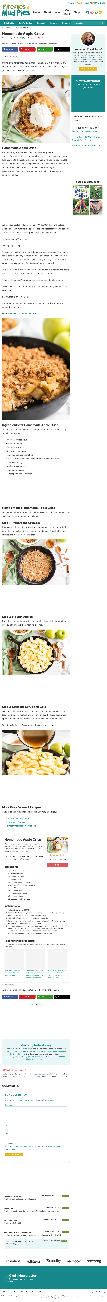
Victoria (8, 1221)
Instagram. (42, 1059)
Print (57, 865)
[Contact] (100, 12)
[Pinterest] (92, 12)
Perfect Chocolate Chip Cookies (21, 826)
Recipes (38, 1004)
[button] (67, 78)
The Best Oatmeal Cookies (18, 818)
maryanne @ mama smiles (16, 1233)
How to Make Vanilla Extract (23, 313)
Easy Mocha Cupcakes (16, 822)
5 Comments (44, 38)
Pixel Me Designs (101, 1292)
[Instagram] (96, 12)
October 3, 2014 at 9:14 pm (51, 1240)
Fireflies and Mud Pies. (37, 1056)
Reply (65, 1196)
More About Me (88, 69)
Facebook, (61, 1056)
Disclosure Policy (37, 1292)
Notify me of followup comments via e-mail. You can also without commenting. (32, 1148)
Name (8, 1125)
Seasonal (8, 27)
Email (7, 1134)
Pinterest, (30, 1059)
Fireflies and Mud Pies (16, 10)
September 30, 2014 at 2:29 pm (51, 1195)
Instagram (46, 1074)
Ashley (7, 1209)
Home (2, 27)
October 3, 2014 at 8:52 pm (53, 1231)
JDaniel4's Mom (11, 1196)
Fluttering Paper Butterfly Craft (86, 145)
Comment (9, 1105)
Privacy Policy (25, 1292)
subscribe (50, 1146)
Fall (13, 27)
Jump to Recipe (11, 56)
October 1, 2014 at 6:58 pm (53, 1207)
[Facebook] (87, 12)
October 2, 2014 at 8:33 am (52, 1219)
